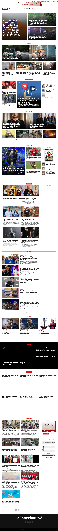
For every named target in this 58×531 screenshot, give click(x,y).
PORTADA (15, 524)
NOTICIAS (18, 524)
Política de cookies (33, 529)
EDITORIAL (43, 524)
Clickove (36, 528)
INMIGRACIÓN (22, 524)
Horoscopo (54, 455)
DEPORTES (26, 524)
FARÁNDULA (30, 524)
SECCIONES (34, 524)
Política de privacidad (25, 529)
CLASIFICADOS (39, 524)
